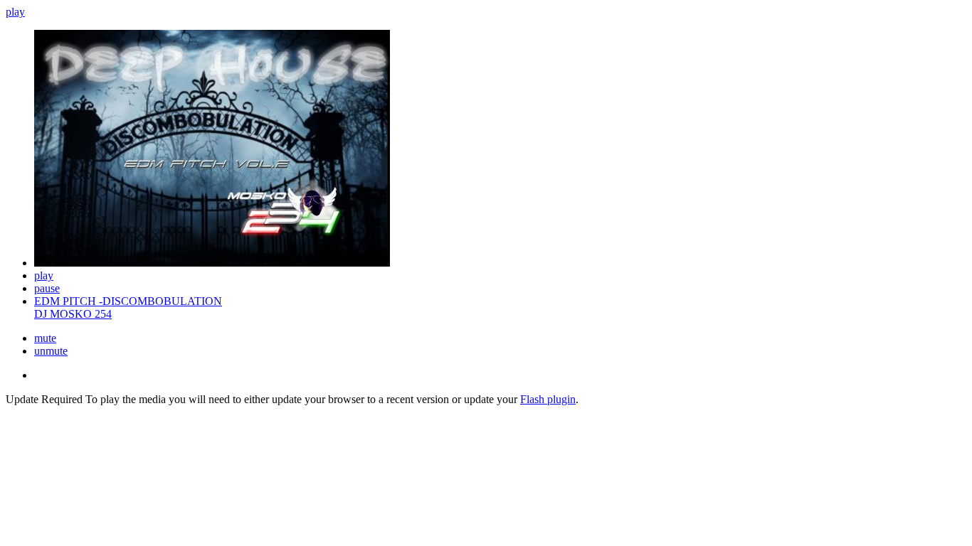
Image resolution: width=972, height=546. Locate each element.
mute (45, 338)
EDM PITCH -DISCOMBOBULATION (128, 301)
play (15, 12)
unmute (51, 351)
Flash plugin (548, 399)
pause (47, 288)
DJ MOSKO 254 (73, 314)
